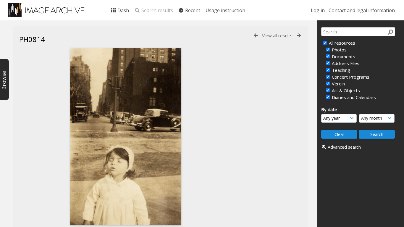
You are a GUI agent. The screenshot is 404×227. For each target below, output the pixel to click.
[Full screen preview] (125, 136)
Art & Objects (345, 90)
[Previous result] (256, 35)
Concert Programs (350, 77)
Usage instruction (225, 10)
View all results (277, 35)
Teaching (340, 70)
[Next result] (298, 35)
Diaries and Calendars (353, 97)
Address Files (345, 63)
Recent (192, 10)
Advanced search (344, 147)
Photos (339, 50)
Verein (338, 84)
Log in (318, 10)
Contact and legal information (362, 10)
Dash (122, 10)
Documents (343, 56)
